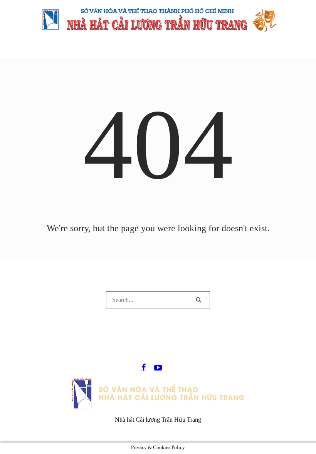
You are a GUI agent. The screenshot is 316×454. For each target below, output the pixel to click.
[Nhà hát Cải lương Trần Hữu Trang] (158, 393)
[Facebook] (143, 367)
